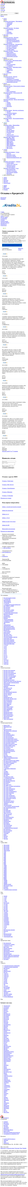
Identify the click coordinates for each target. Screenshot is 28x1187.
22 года (5, 656)
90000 (5, 879)
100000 (5, 880)
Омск (5, 1062)
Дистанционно (7, 826)
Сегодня (6, 986)
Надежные (6, 822)
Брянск (5, 1012)
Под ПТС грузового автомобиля (12, 786)
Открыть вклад (10, 78)
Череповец (6, 1108)
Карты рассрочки (11, 64)
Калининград (7, 1032)
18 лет (5, 650)
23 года (5, 657)
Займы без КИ (5, 525)
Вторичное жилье (11, 53)
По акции (6, 959)
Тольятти (6, 1093)
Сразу (5, 990)
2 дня (5, 898)
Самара (5, 1074)
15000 (5, 866)
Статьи (5, 149)
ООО (8, 121)
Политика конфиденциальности (12, 1132)
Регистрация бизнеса (18, 118)
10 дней (6, 904)
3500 (5, 856)
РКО (14, 114)
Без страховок (7, 811)
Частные (6, 838)
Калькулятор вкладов (12, 82)
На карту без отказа (9, 671)
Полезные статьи (11, 154)
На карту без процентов (10, 673)
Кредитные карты (17, 60)
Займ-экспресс (7, 995)
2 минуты (6, 975)
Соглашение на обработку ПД (11, 1133)
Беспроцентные (8, 953)
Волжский (6, 1019)
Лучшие (6, 771)
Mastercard (9, 68)
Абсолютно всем (8, 635)
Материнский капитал (9, 751)
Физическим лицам (9, 626)
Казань (5, 1031)
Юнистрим (6, 717)
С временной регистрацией (11, 828)
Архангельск (7, 1005)
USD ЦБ (3, 4)
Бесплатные (7, 952)
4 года (5, 927)
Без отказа (9, 129)
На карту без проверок (9, 670)
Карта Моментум (8, 709)
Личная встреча (8, 805)
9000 (5, 864)
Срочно (5, 969)
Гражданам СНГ (8, 638)
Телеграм (17, 1148)
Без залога (6, 783)
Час (4, 984)
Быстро (5, 972)
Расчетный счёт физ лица (10, 698)
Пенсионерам (7, 600)
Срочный (6, 833)
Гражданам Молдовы (9, 643)
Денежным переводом (9, 685)
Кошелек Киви (7, 689)
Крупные (6, 888)
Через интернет (7, 764)
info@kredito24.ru (6, 552)
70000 (5, 876)
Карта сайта (7, 1131)
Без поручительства (9, 737)
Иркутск (6, 1028)
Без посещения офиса (9, 735)
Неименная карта (8, 713)
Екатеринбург (7, 1024)
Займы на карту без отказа (8, 521)
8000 (5, 862)
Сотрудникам (7, 631)
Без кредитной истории (10, 598)
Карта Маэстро (7, 704)
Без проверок (7, 733)
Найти (16, 13)
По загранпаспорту (8, 611)
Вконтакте (3, 1148)
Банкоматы (9, 43)
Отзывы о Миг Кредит (8, 484)
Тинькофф (9, 24)
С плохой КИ (7, 599)
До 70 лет (6, 660)
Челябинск (6, 1107)
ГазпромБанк (10, 29)
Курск (5, 1043)
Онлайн (9, 63)
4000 (5, 857)
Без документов (8, 814)
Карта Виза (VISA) (8, 706)
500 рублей (6, 849)
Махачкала (6, 1047)
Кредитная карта (8, 700)
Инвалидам (6, 630)
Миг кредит (10, 148)
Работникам (7, 633)
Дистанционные (8, 825)
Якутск (5, 1111)
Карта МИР (6, 705)
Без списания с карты (9, 743)
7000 (5, 861)
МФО (12, 137)
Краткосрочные (7, 934)
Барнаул (6, 1009)
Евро (8, 88)
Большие (6, 887)
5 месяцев (6, 917)
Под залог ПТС (7, 784)
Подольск (6, 1070)
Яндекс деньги (7, 694)
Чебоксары (6, 1105)
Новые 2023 (7, 725)
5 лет (5, 928)
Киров (5, 1036)
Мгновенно (6, 968)
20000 (5, 868)
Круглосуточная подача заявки (11, 760)
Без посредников (8, 818)
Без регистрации (8, 830)
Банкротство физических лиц (14, 157)
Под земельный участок (10, 798)
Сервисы (17, 161)
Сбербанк (9, 32)
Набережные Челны (9, 1051)
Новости (9, 153)
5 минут (6, 977)
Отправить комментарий (8, 467)
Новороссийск (7, 1059)
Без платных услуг (8, 747)
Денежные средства (9, 802)
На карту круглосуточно (10, 675)
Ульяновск (6, 1100)
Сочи (5, 1084)
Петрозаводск (7, 1069)
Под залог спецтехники (10, 797)
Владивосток (7, 1013)
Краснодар (6, 1039)
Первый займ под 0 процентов (11, 955)
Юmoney (6, 696)
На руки (6, 755)
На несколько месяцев (9, 929)
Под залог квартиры (9, 793)
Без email (6, 809)
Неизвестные (7, 752)
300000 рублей (7, 884)
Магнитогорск (7, 1046)
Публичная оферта (8, 1129)
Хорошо (15, 1185)
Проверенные (7, 821)
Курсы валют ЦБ (17, 92)
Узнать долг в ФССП (12, 164)
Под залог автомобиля (9, 788)
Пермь (5, 1067)
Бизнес (5, 107)
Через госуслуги (8, 813)
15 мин (5, 980)
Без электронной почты (10, 807)
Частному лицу (7, 634)
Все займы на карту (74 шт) (12, 245)
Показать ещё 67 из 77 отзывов (10, 451)
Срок (2, 216)
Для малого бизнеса (12, 113)
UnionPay (9, 72)
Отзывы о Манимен (7, 492)
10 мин (5, 979)
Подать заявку (4, 217)
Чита (5, 1109)
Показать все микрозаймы (7, 531)
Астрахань (6, 1007)
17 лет (5, 649)
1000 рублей (7, 850)
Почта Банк (9, 33)
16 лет (5, 647)
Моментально (7, 971)
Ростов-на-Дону (8, 1071)
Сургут (5, 1088)
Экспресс (6, 992)
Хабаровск (6, 1103)
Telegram (6, 1140)
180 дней (6, 911)
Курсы (5, 83)
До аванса (6, 767)
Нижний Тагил (7, 1057)
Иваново (6, 1026)
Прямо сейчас (7, 991)
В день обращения (8, 996)
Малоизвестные (8, 726)
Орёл (5, 1063)
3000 (5, 854)
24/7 (5, 728)
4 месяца (6, 916)
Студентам (6, 603)
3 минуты (6, 976)
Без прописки (7, 829)
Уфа (5, 1101)
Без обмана (6, 815)
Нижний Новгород (8, 1055)
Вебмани (6, 686)
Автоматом (6, 988)
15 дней (6, 905)
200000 (5, 883)
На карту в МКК (8, 678)
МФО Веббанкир (11, 145)
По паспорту (7, 608)
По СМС (6, 775)
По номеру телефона (9, 763)
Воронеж (6, 1022)
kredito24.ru (5, 556)
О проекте (6, 1124)
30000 (5, 870)
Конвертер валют (11, 165)
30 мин (5, 981)
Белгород (6, 1011)
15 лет (5, 646)
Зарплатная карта (8, 716)
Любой (5, 896)
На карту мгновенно (9, 674)
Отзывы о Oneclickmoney (8, 488)
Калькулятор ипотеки (12, 56)
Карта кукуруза (7, 702)
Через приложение (8, 719)
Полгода (6, 931)
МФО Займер (10, 144)
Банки (5, 18)
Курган (5, 1042)
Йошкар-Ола (7, 1030)
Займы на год (5, 514)
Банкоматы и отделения (13, 79)
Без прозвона (7, 782)
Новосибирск (7, 1061)
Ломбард (6, 803)
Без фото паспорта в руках (10, 744)
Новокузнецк (7, 1058)
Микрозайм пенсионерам (8, 529)
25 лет (5, 658)
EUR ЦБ (3, 7)
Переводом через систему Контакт (12, 681)
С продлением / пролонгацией (11, 806)
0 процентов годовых (9, 944)
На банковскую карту (9, 680)
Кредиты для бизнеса (18, 110)
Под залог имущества (9, 795)
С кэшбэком (10, 65)
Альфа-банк (10, 22)
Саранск (6, 1077)
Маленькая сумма (8, 885)
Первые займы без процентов (11, 956)
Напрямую (6, 819)
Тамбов (5, 1090)
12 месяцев (6, 924)
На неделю (6, 903)
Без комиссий (7, 810)
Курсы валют (7, 183)
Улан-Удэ (6, 1098)
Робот (5, 834)
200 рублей (6, 846)
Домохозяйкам (7, 602)
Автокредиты (18, 44)
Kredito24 (3, 199)
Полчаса (6, 983)
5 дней (5, 901)
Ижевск (6, 1027)
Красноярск (7, 1040)
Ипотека (15, 51)
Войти (2, 16)
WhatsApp (6, 1143)
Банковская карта (8, 712)
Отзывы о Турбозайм (7, 495)
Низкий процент (8, 948)
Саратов (6, 1078)
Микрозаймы (15, 125)
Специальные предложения (14, 80)
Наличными (7, 684)
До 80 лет (6, 662)
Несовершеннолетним (9, 629)
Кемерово (6, 1035)
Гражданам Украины (9, 639)
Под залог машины (8, 790)
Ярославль (6, 1112)
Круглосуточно (7, 729)
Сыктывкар (6, 1089)
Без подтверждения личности (11, 740)
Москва (5, 1049)
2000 (5, 853)
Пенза (5, 1066)
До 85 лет (6, 664)
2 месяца (6, 913)
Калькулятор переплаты (13, 136)
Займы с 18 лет (6, 517)
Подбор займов (10, 130)
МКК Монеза (10, 142)
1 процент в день (8, 945)
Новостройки (10, 52)
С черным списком (8, 620)
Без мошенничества (9, 817)
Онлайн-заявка (10, 49)
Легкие (5, 837)
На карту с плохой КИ (9, 677)
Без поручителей (8, 736)
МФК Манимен (11, 138)
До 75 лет (6, 661)
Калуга (5, 1034)
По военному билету (9, 801)
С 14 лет (6, 645)
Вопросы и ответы (11, 156)
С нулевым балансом (9, 778)
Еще (2, 666)
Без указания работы (9, 749)
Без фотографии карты (9, 745)
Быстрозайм (7, 987)
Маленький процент (9, 951)
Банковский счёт (8, 697)
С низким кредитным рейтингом (12, 604)
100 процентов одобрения (10, 730)
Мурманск (6, 1050)
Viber (5, 1141)
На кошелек (7, 690)
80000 (5, 877)
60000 (5, 874)
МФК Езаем (10, 141)
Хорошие (6, 772)
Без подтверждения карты (10, 741)
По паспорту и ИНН (9, 610)
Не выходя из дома (8, 776)
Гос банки (16, 28)
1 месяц (5, 912)
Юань (8, 90)
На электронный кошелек (10, 692)
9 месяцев (6, 920)
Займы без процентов (7, 510)
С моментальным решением (11, 967)
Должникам (7, 615)
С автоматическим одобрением (11, 965)
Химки (5, 1104)
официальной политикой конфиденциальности (13, 1174)
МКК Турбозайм (11, 140)
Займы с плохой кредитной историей (11, 506)
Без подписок (7, 748)
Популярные (18, 21)
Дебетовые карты (16, 67)
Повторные (6, 774)
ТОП (5, 770)
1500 (5, 852)
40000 (5, 872)
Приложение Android (12, 172)
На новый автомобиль (12, 45)
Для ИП (9, 111)
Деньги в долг (10, 134)
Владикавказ (7, 1015)
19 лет (5, 651)
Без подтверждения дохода (10, 739)
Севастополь (7, 1080)
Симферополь (7, 1081)
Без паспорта (7, 607)
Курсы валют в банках (19, 86)
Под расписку (7, 799)
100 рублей (6, 845)
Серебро (9, 103)
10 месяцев (6, 921)
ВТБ (8, 30)
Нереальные (7, 949)
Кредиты (6, 34)
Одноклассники (10, 1148)
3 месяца (6, 915)
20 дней (6, 907)
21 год (5, 654)
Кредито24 (9, 146)
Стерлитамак (7, 1086)
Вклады (6, 74)
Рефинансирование (11, 38)
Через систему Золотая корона (11, 682)
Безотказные (7, 832)
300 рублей (6, 848)
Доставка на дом (8, 688)
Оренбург (6, 1065)
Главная (6, 1121)
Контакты (9, 173)
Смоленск (6, 1082)
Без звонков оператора (9, 780)
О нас (17, 168)
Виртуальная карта (8, 715)
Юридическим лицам (9, 627)
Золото (8, 102)
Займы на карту (11, 128)
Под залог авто (7, 787)
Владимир (6, 1016)
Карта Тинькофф (8, 708)
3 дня (5, 900)
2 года (5, 925)
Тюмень (6, 1097)
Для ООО (9, 117)
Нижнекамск (7, 1054)
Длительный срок (8, 936)
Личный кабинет (11, 167)
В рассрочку (7, 958)
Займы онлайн (10, 126)
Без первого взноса (11, 48)
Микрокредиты (7, 756)
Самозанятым (7, 624)
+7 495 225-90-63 (6, 548)
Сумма (2, 212)
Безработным (7, 616)
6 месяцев (6, 919)
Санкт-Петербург (8, 1076)
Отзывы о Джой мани (7, 481)
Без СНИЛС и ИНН (9, 606)
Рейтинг (6, 836)
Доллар (8, 87)
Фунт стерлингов (11, 91)
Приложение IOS (11, 169)
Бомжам (6, 618)
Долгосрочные (7, 935)
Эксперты (6, 1127)
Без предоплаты (8, 779)
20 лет (5, 653)
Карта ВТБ (6, 711)
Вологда (6, 1020)
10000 (5, 865)
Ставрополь (7, 1085)
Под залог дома (7, 794)
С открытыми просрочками (11, 612)
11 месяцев (6, 923)
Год (4, 932)
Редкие (5, 753)
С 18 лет (9, 133)
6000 (5, 860)
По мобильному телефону (10, 761)
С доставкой (10, 61)
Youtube (24, 1148)
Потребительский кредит (13, 40)
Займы (5, 122)
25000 (5, 869)
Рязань (5, 1073)
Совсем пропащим (8, 619)
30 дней (6, 908)
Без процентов (10, 132)
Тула (5, 1096)
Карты (5, 57)
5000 (5, 858)
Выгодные (6, 947)
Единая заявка (10, 163)
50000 (5, 873)
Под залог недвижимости (13, 41)
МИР (8, 71)
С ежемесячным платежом (10, 889)
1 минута (6, 973)
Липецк (6, 1045)
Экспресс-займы (8, 994)
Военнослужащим (8, 614)
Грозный (6, 1023)
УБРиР (8, 25)
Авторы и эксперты (12, 171)
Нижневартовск (8, 1053)
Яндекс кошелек (8, 693)
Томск (5, 1094)
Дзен (21, 1148)
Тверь (5, 1092)
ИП (7, 119)
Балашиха (6, 1008)
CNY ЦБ (3, 10)
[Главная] (8, 2)
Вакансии (6, 1128)
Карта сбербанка (8, 701)
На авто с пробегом (12, 47)
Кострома (6, 1038)
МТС (8, 26)
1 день (5, 897)
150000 (5, 881)
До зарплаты (7, 766)
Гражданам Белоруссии (9, 642)
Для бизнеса (7, 622)
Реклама (6, 1125)
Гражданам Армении (9, 641)
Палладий (9, 106)
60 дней (6, 909)
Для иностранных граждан (10, 637)
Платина (9, 105)
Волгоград (6, 1018)
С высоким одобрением (10, 768)
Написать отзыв (20, 249)
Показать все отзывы (6, 498)
